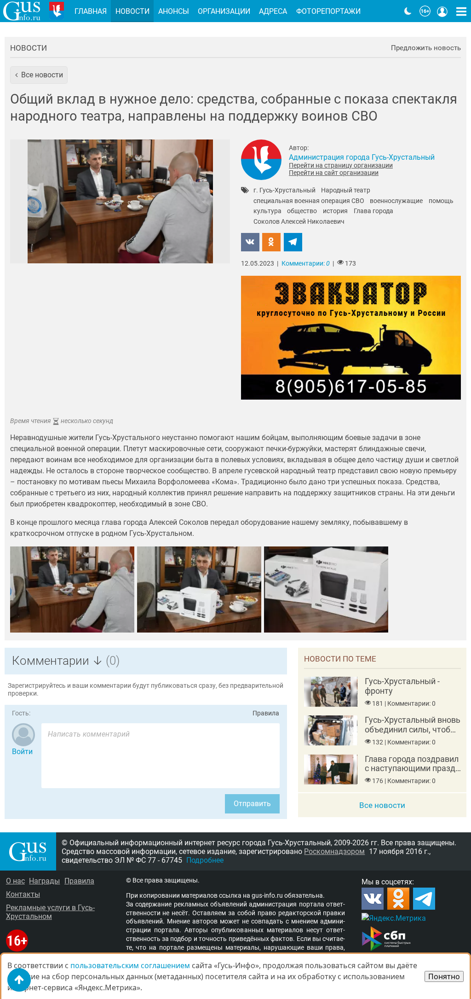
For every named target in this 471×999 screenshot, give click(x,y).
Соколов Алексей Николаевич (299, 222)
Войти (22, 751)
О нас (15, 881)
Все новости (382, 805)
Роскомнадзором (334, 851)
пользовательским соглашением (130, 965)
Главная (91, 11)
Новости (28, 47)
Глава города (373, 211)
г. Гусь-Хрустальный (284, 190)
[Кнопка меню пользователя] (442, 11)
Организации (224, 11)
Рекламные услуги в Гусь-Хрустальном (50, 912)
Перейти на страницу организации (341, 165)
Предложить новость (426, 48)
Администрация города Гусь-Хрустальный (362, 157)
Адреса (273, 11)
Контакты (23, 894)
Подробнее (205, 860)
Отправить (252, 803)
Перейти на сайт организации (334, 172)
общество (302, 211)
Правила (266, 713)
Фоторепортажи (328, 11)
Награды (44, 881)
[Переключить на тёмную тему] (408, 11)
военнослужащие (396, 201)
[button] (39, 75)
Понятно (444, 976)
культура (267, 211)
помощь (441, 201)
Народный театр (345, 190)
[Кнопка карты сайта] (461, 11)
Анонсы (173, 11)
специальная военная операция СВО (308, 201)
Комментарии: (305, 263)
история (335, 211)
